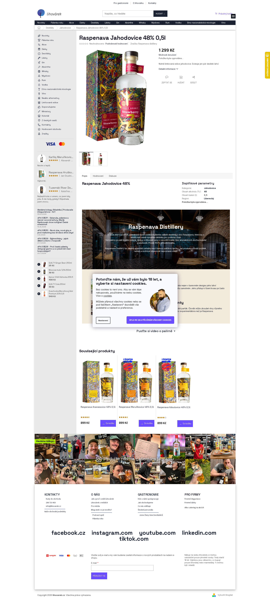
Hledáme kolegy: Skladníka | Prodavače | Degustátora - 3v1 (55, 211)
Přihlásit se (99, 576)
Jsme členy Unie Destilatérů (151, 515)
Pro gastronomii (121, 3)
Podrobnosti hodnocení (116, 43)
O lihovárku (138, 3)
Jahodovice (210, 188)
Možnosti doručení (167, 55)
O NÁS (95, 494)
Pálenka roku (98, 519)
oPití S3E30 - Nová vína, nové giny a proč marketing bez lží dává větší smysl (55, 231)
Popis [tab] (84, 176)
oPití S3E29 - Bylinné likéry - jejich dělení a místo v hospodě (52, 240)
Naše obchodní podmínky (55, 512)
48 (205, 191)
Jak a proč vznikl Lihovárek (102, 499)
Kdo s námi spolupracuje (148, 499)
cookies (107, 295)
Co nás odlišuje (144, 506)
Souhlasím (150, 320)
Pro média (95, 506)
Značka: (143, 43)
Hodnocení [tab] (98, 176)
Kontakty (152, 3)
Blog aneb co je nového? (101, 510)
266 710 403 (51, 503)
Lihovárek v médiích (99, 503)
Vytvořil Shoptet (225, 595)
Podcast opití (98, 515)
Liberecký (209, 198)
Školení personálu (145, 510)
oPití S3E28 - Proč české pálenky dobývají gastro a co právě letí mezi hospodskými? (54, 249)
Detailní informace (167, 69)
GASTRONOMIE (148, 494)
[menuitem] (41, 22)
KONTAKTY (52, 494)
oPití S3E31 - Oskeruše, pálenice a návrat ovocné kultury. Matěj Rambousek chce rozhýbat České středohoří (52, 221)
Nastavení (103, 320)
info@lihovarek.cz (53, 506)
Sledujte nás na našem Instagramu (138, 458)
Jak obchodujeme (145, 503)
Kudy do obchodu (53, 499)
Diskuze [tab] (113, 176)
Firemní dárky (190, 503)
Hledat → (160, 13)
